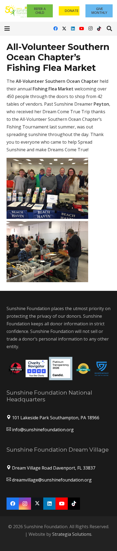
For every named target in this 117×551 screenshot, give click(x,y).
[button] (7, 28)
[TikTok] (99, 28)
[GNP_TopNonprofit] (83, 368)
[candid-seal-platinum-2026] (60, 368)
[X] (64, 28)
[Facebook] (55, 28)
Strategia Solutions (71, 534)
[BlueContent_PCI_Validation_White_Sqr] (101, 368)
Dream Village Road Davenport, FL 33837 (53, 468)
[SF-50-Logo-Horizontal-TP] (17, 11)
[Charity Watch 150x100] (16, 368)
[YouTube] (81, 28)
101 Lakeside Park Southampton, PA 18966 (55, 418)
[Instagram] (90, 28)
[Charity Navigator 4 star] (37, 368)
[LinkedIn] (73, 28)
